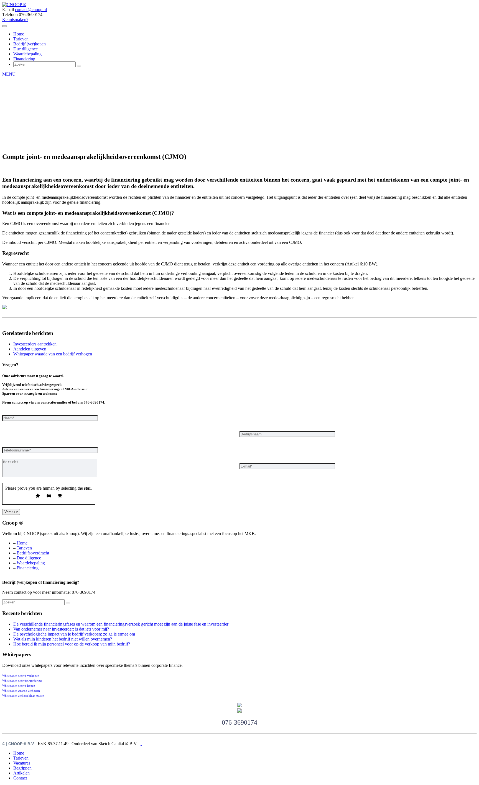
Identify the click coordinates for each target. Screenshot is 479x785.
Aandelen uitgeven (29, 349)
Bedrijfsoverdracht (33, 553)
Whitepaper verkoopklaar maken (23, 695)
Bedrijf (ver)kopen (29, 44)
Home (18, 34)
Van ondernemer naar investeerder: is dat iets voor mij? (61, 629)
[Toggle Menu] (4, 26)
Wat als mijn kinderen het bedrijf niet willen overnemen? (62, 639)
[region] (239, 104)
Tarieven (21, 39)
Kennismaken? (15, 19)
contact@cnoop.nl (31, 9)
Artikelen (21, 773)
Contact (20, 778)
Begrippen (22, 768)
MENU (9, 74)
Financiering (24, 58)
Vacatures (21, 763)
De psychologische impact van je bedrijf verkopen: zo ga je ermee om (74, 634)
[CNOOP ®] (14, 4)
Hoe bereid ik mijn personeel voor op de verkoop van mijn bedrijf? (71, 644)
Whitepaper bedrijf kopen (18, 685)
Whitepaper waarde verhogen (21, 690)
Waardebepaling (27, 53)
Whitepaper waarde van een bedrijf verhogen (52, 354)
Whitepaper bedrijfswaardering (22, 680)
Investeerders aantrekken (35, 344)
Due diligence (25, 49)
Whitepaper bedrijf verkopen (20, 675)
